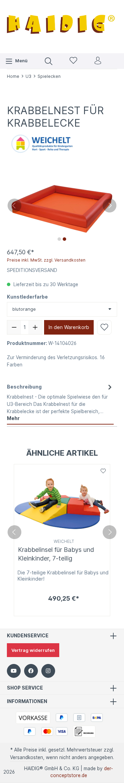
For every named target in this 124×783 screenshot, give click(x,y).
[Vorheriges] (14, 205)
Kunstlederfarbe (27, 297)
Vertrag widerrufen (33, 650)
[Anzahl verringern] (14, 327)
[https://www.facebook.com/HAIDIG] (31, 671)
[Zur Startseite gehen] (62, 25)
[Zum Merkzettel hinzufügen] (104, 327)
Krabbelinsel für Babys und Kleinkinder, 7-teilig (56, 554)
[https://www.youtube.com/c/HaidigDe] (14, 671)
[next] (109, 532)
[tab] (60, 403)
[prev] (14, 532)
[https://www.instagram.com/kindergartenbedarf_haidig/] (48, 671)
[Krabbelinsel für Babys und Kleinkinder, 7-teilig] (62, 500)
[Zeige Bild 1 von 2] (59, 239)
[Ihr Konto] (98, 61)
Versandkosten (26, 757)
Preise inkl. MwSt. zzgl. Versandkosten (46, 260)
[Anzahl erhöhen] (35, 327)
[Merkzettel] (73, 61)
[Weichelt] (41, 144)
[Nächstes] (109, 205)
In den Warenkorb (69, 327)
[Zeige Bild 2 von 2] (64, 239)
